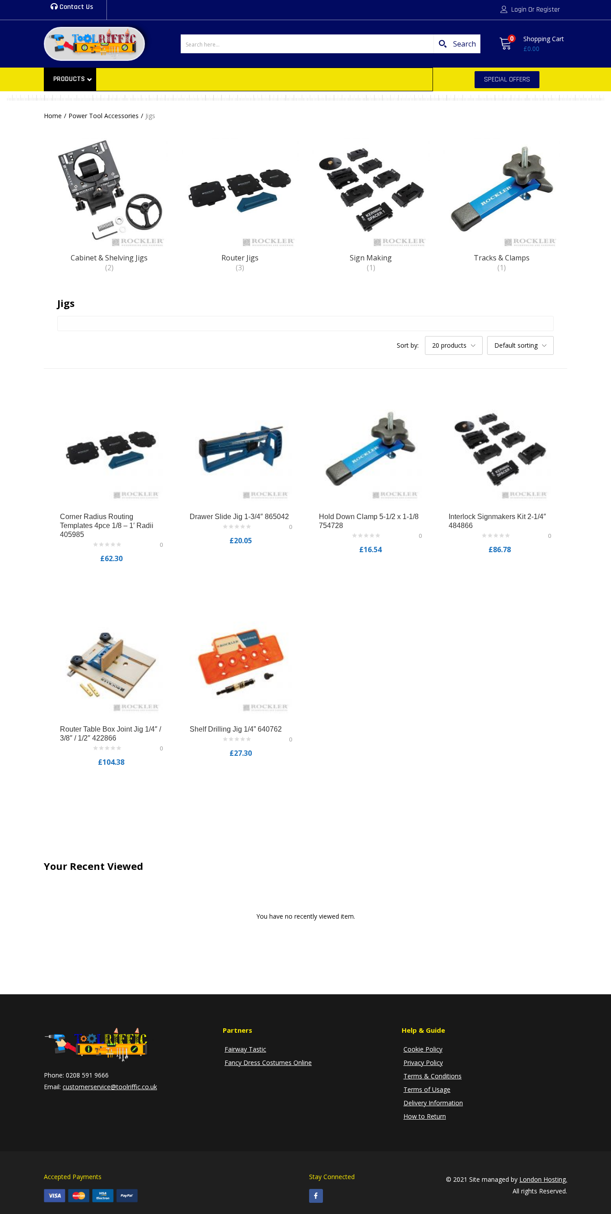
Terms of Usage (426, 1089)
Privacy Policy (423, 1062)
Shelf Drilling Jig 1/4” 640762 (236, 729)
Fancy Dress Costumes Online (268, 1062)
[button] (531, 44)
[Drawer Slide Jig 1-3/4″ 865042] (241, 449)
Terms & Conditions (432, 1076)
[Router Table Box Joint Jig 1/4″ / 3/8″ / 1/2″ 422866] (111, 661)
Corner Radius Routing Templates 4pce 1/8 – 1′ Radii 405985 (106, 525)
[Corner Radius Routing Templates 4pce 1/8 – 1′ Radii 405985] (111, 449)
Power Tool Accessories (103, 115)
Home (53, 115)
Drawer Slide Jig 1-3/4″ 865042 (239, 516)
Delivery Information (433, 1103)
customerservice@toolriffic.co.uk (110, 1086)
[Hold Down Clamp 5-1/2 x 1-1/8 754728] (370, 449)
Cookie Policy (422, 1049)
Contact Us (75, 7)
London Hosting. (543, 1179)
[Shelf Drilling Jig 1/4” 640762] (241, 661)
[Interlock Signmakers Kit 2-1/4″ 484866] (500, 449)
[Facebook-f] (316, 1196)
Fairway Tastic (245, 1049)
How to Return (424, 1116)
